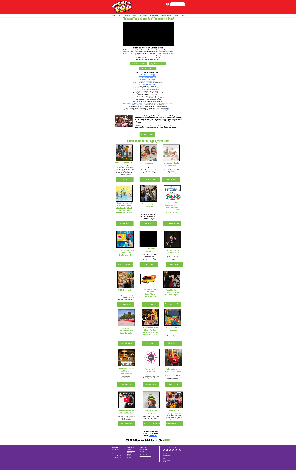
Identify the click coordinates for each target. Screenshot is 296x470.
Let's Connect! (172, 448)
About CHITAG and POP (117, 455)
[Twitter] (173, 450)
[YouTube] (164, 450)
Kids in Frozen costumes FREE (147, 84)
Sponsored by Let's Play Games (162, 110)
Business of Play (143, 452)
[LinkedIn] (176, 450)
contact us (153, 436)
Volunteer (129, 458)
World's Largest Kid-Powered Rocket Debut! (147, 89)
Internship (129, 457)
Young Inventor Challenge (147, 79)
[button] (134, 15)
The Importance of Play (116, 457)
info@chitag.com (115, 449)
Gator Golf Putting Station (147, 74)
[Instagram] (170, 450)
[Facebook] (167, 450)
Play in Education (143, 454)
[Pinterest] (180, 450)
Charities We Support (116, 458)
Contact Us (115, 447)
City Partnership (130, 455)
